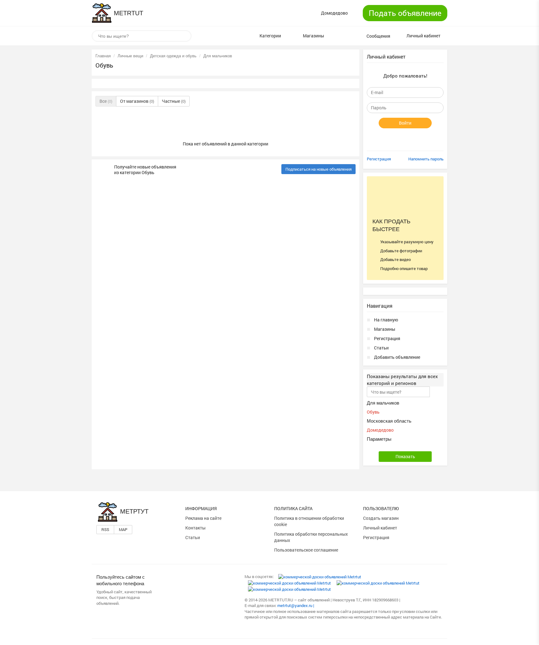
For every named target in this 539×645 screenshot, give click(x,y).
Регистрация (379, 159)
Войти (405, 123)
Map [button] (123, 529)
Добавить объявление (397, 357)
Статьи (381, 348)
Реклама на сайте (203, 518)
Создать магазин (381, 518)
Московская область (389, 421)
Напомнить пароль (426, 159)
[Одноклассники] (289, 583)
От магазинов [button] (137, 101)
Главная (103, 56)
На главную (386, 320)
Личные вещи (130, 56)
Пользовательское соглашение (306, 550)
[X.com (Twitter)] (378, 583)
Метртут (134, 511)
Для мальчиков (217, 56)
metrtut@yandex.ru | (295, 605)
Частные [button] (174, 101)
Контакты (195, 528)
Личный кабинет (380, 528)
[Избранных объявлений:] (341, 36)
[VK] (319, 576)
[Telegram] (289, 589)
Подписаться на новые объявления (318, 169)
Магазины (384, 329)
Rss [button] (105, 529)
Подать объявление (405, 13)
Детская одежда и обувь (173, 56)
